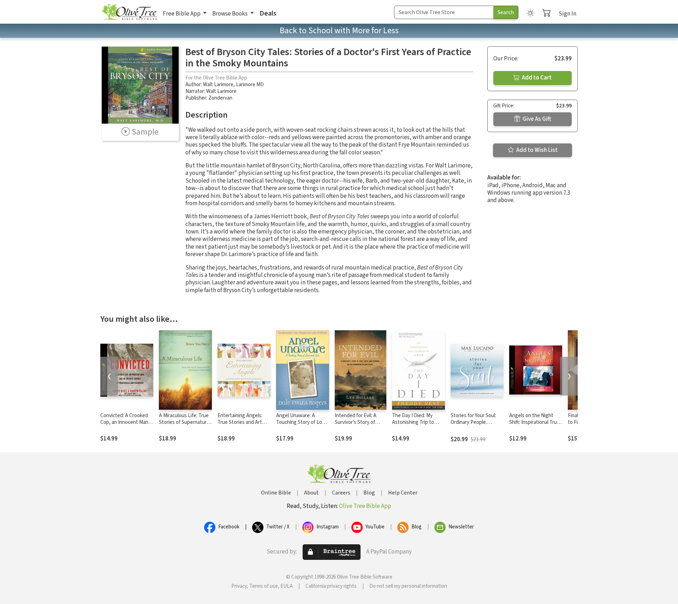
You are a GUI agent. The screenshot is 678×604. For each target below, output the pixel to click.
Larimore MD (250, 84)
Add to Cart (536, 77)
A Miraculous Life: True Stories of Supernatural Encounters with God (184, 422)
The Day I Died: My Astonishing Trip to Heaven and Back (413, 422)
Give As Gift (536, 119)
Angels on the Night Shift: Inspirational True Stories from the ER (534, 422)
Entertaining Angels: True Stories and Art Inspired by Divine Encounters (240, 425)
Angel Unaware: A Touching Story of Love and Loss (301, 422)
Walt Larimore (218, 84)
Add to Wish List (536, 150)
